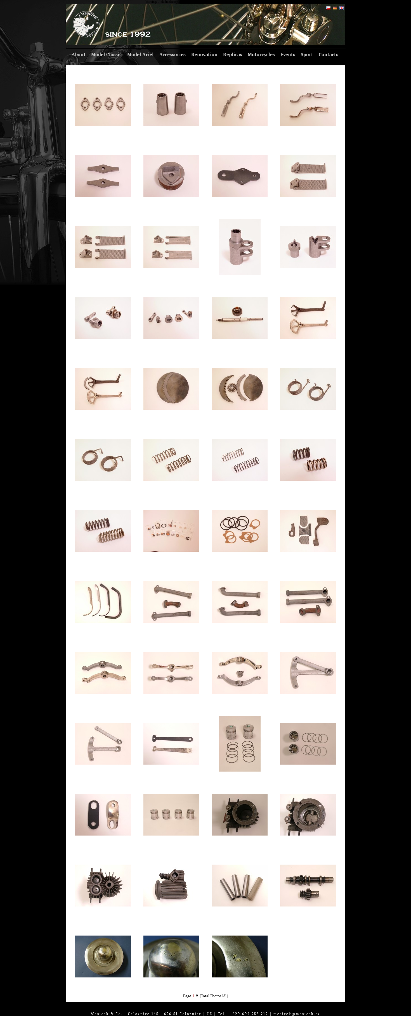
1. (194, 996)
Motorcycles (261, 55)
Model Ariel (140, 55)
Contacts (328, 55)
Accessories (172, 55)
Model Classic (106, 55)
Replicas (232, 55)
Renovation (204, 55)
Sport (307, 55)
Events (287, 55)
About (79, 55)
